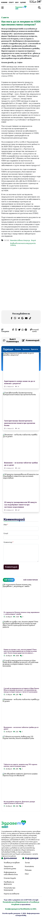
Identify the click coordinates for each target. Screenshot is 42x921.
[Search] (39, 7)
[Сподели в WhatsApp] (23, 330)
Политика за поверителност (15, 902)
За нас (27, 862)
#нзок (33, 240)
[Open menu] (2, 7)
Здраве (23, 2)
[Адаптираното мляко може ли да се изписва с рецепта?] (21, 365)
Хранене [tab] (26, 349)
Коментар (8, 542)
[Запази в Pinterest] (26, 330)
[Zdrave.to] (20, 8)
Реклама (28, 870)
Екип (27, 874)
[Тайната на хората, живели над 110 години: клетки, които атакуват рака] (21, 749)
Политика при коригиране (9, 889)
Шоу (17, 2)
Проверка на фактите (9, 883)
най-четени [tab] (8, 580)
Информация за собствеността (11, 873)
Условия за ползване (12, 862)
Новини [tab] (18, 349)
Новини (4, 2)
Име (6, 525)
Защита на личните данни (10, 867)
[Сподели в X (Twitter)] (19, 330)
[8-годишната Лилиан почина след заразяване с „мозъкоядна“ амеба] (21, 597)
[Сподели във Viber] (16, 330)
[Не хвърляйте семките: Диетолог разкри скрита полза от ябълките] (21, 787)
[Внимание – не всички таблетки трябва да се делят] (21, 447)
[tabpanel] (21, 696)
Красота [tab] (34, 349)
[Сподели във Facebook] (13, 330)
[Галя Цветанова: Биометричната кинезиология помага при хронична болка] (21, 405)
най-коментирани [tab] (30, 580)
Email (6, 533)
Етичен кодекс (10, 878)
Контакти (29, 866)
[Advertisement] (21, 263)
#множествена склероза (20, 240)
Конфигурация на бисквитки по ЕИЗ (21, 909)
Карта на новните (11, 893)
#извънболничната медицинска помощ (23, 244)
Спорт (11, 2)
